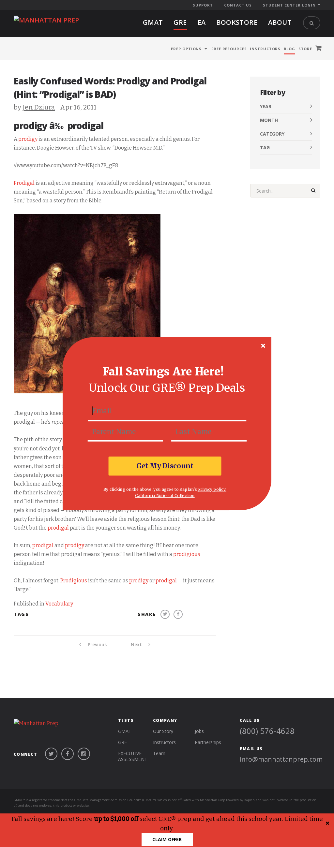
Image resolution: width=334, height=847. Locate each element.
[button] (163, 371)
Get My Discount (164, 465)
